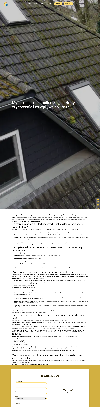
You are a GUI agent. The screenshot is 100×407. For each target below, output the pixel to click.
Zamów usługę (68, 3)
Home (29, 3)
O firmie (42, 3)
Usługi (35, 3)
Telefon (16, 391)
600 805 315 (58, 3)
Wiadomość (17, 403)
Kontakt (49, 3)
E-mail (16, 386)
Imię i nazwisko (18, 381)
